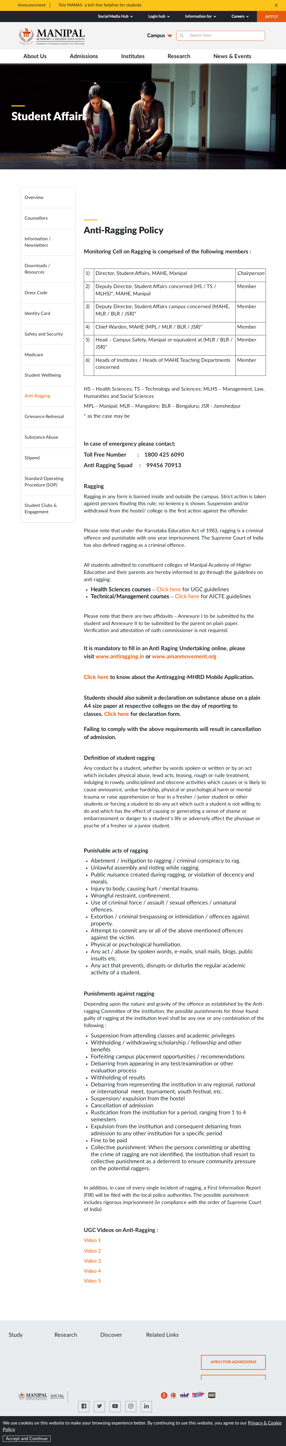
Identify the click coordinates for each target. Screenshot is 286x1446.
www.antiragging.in (120, 656)
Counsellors (36, 218)
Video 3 (92, 1261)
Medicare (34, 355)
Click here (168, 589)
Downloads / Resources (37, 268)
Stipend (32, 458)
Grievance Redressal (44, 416)
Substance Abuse (41, 437)
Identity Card (37, 313)
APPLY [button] (275, 18)
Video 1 (92, 1240)
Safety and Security (44, 334)
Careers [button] (238, 16)
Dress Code (36, 293)
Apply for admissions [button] (238, 1365)
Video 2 (92, 1251)
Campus (156, 35)
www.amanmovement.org (184, 656)
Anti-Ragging (37, 396)
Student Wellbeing (43, 375)
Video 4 (92, 1271)
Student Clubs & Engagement (41, 508)
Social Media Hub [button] (113, 16)
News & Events (232, 56)
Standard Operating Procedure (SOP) (44, 481)
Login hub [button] (157, 16)
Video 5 (92, 1281)
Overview (34, 197)
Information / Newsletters (38, 242)
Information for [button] (199, 16)
